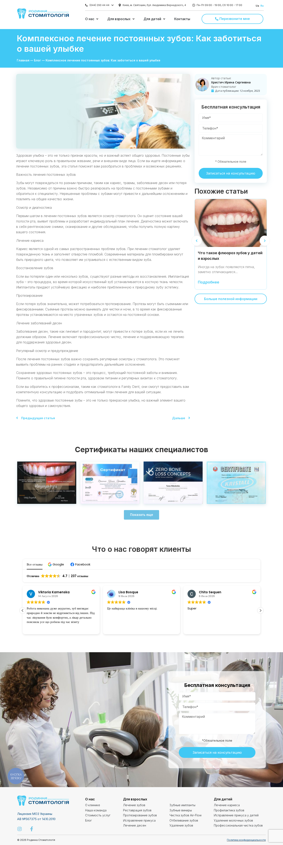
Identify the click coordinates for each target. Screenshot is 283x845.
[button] (56, 564)
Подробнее (208, 282)
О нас (90, 799)
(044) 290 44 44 (99, 5)
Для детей (223, 799)
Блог (37, 60)
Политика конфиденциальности (246, 839)
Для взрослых (135, 799)
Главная (23, 60)
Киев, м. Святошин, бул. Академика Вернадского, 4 (154, 5)
